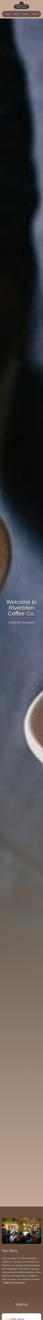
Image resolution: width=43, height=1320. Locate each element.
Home (7, 14)
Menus (16, 14)
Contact (35, 14)
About (25, 14)
